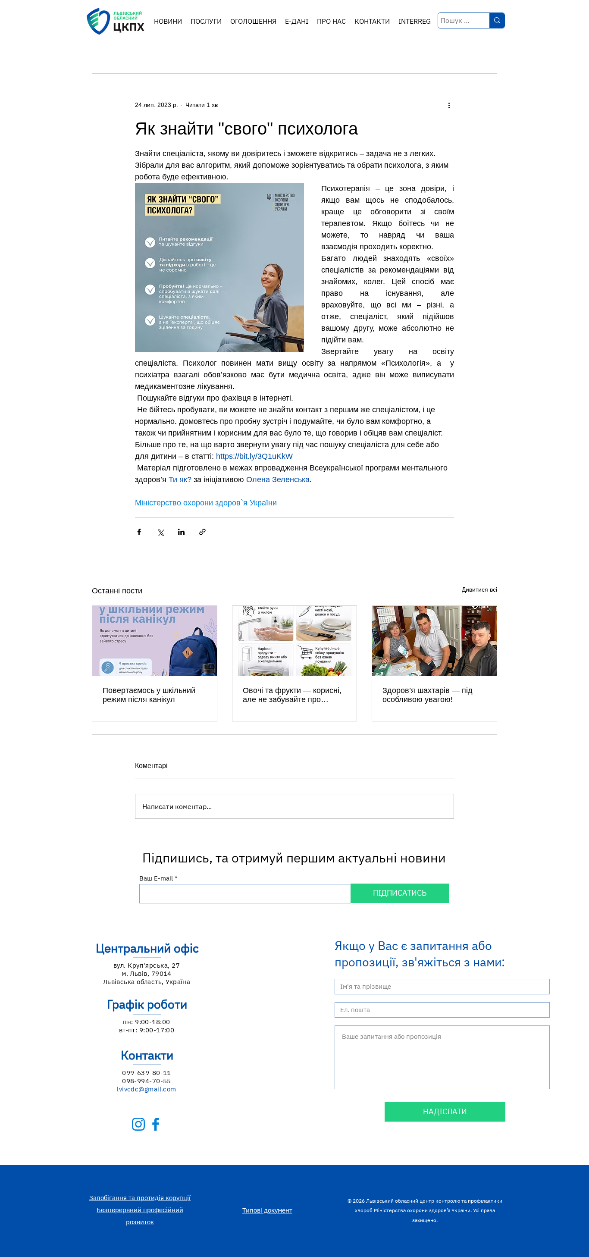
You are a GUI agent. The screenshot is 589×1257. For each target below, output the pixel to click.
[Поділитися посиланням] (202, 532)
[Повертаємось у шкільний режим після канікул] (154, 641)
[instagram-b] (138, 1124)
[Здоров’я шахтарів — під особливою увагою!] (434, 641)
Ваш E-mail (156, 878)
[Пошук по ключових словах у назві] (496, 20)
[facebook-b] (155, 1124)
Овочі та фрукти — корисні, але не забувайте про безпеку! (292, 695)
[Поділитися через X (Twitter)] (160, 532)
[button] (206, 21)
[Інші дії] (449, 105)
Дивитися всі (479, 589)
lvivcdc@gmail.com (146, 1089)
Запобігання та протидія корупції (140, 1198)
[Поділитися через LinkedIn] (181, 532)
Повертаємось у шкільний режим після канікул (149, 695)
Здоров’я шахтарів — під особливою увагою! (427, 695)
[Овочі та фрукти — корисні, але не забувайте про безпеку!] (294, 641)
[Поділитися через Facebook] (139, 532)
